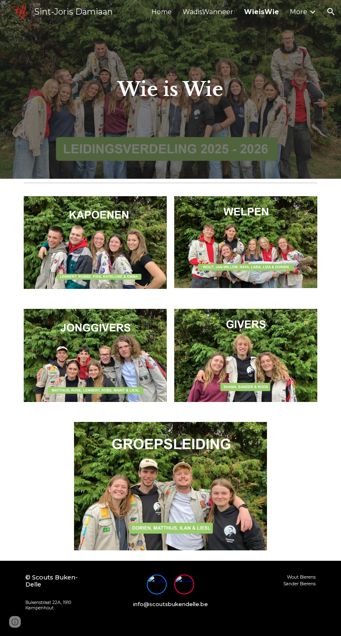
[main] (170, 89)
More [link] (298, 12)
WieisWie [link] (261, 12)
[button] (331, 12)
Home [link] (161, 12)
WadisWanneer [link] (208, 12)
